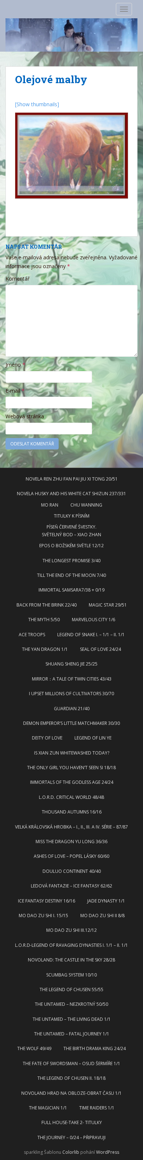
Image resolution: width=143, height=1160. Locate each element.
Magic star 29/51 (108, 605)
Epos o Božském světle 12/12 (71, 545)
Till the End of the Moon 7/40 (71, 575)
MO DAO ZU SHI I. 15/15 (43, 915)
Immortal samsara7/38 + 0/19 (71, 590)
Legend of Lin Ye (92, 738)
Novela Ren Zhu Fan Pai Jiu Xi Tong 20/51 (72, 479)
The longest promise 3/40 (71, 560)
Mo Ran (49, 505)
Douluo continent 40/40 (72, 871)
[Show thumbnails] (37, 104)
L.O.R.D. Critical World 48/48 (71, 797)
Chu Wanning (86, 505)
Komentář (18, 278)
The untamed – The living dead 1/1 (72, 1019)
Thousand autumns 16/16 (72, 812)
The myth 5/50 (44, 619)
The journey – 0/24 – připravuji (71, 1137)
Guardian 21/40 (71, 708)
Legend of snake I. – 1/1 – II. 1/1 (91, 634)
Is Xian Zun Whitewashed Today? (71, 753)
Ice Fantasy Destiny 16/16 (46, 901)
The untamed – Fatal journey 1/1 (71, 1034)
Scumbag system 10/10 (71, 975)
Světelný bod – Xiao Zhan (71, 534)
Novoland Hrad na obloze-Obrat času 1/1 (71, 1093)
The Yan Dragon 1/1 (45, 649)
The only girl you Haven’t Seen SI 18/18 (71, 767)
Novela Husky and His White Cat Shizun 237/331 (71, 493)
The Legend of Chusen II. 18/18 (71, 1078)
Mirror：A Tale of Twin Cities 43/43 (71, 679)
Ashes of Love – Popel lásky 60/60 (71, 856)
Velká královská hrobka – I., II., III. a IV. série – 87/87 (71, 827)
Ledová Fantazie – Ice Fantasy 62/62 (71, 886)
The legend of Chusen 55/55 (71, 989)
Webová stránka (25, 416)
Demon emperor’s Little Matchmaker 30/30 (71, 723)
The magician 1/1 (48, 1108)
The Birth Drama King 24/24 (94, 1048)
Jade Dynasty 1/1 (106, 901)
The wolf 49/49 (34, 1048)
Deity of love (47, 738)
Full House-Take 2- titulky (71, 1122)
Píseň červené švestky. (71, 527)
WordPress (107, 1152)
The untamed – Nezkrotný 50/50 (71, 1004)
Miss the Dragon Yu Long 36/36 (71, 841)
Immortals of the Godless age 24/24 (71, 782)
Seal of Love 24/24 (100, 649)
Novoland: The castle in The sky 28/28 (71, 960)
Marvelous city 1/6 (93, 619)
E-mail (15, 390)
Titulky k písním (71, 516)
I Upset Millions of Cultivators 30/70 (71, 693)
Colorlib (70, 1152)
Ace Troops (32, 634)
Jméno (15, 364)
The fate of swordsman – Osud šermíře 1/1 (71, 1063)
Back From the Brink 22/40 (46, 605)
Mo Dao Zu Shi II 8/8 (102, 915)
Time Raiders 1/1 (96, 1108)
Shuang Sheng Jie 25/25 (71, 664)
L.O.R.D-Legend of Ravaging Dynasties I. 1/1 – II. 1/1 (71, 945)
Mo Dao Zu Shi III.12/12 (71, 930)
